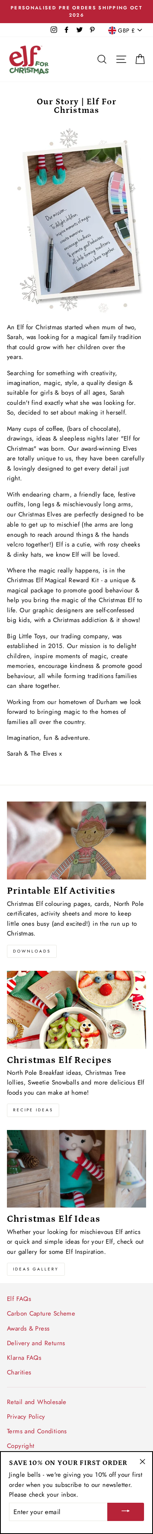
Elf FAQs (19, 1298)
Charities (19, 1372)
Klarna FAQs (24, 1357)
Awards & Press (28, 1328)
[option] (76, 11)
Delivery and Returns (36, 1343)
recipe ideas (33, 1110)
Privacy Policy (26, 1416)
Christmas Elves (40, 514)
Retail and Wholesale (37, 1402)
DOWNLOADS (32, 951)
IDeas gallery (36, 1269)
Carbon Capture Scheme (41, 1313)
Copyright (20, 1445)
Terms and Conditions (37, 1431)
